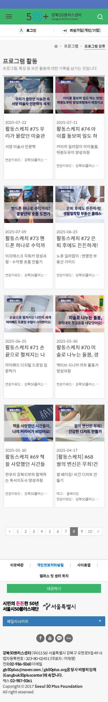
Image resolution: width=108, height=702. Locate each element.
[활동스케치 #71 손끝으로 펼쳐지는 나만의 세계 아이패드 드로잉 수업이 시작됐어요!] (28, 313)
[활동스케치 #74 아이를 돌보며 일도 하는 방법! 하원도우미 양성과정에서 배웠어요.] (79, 94)
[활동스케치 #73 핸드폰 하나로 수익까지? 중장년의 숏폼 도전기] (28, 204)
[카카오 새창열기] (59, 638)
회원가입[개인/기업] (85, 30)
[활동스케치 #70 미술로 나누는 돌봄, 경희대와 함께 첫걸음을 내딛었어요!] (79, 313)
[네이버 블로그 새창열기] (69, 638)
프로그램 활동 (94, 46)
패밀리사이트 (27, 622)
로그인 (31, 30)
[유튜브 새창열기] (50, 638)
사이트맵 (84, 565)
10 (90, 531)
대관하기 (54, 588)
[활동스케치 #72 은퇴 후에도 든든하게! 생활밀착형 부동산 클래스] (79, 204)
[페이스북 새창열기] (40, 638)
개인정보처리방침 (50, 565)
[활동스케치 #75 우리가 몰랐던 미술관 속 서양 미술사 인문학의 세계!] (28, 94)
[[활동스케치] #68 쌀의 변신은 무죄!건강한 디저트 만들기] (79, 422)
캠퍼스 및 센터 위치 (54, 576)
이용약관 (17, 565)
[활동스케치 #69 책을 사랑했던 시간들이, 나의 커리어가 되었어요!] (28, 422)
